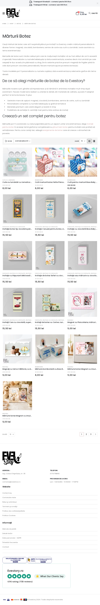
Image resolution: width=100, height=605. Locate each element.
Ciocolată (5, 227)
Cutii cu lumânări (8, 180)
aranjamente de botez (53, 130)
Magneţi (70, 320)
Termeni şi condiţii (9, 506)
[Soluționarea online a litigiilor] (14, 560)
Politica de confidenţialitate (13, 511)
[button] (4, 13)
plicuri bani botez (60, 127)
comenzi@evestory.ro (11, 482)
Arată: (77, 141)
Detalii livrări (7, 533)
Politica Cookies (8, 515)
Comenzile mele (9, 497)
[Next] (96, 434)
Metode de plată (9, 529)
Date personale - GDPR (11, 538)
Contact (5, 547)
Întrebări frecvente (10, 542)
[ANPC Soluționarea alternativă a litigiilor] (39, 560)
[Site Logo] (13, 13)
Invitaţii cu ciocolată (17, 227)
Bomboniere (39, 180)
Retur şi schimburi (9, 502)
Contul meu (7, 493)
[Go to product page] (17, 162)
